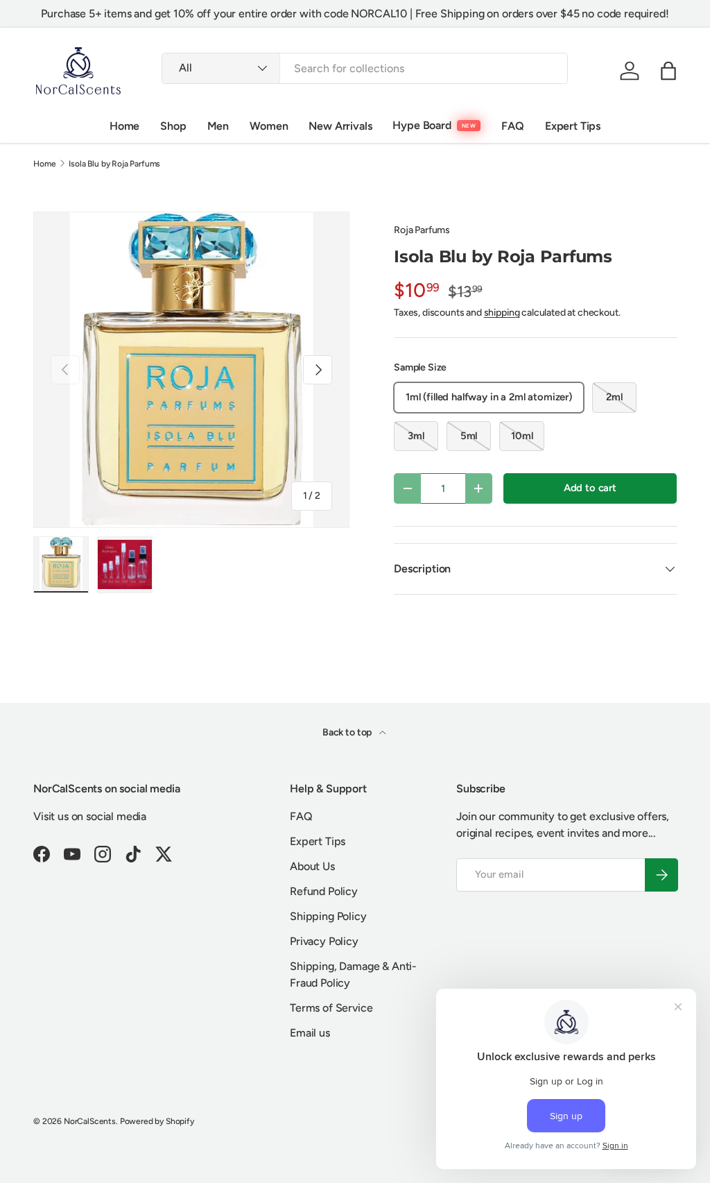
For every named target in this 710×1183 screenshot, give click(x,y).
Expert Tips (572, 126)
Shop (173, 126)
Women (269, 126)
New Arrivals (340, 126)
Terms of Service (331, 1007)
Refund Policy (324, 891)
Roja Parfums (422, 230)
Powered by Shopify (157, 1121)
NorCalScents (90, 1121)
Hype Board (421, 125)
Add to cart (590, 488)
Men (218, 126)
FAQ (512, 126)
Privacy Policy (324, 941)
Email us (310, 1032)
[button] (668, 71)
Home (124, 126)
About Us (312, 866)
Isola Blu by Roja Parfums (114, 164)
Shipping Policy (328, 916)
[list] (191, 369)
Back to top (348, 732)
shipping (502, 312)
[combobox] (364, 68)
